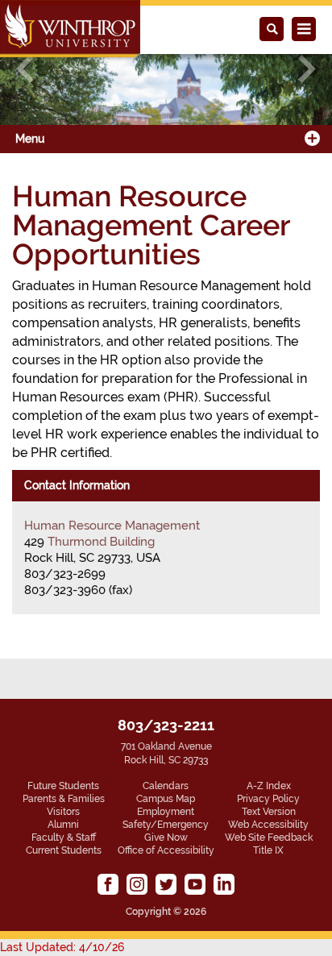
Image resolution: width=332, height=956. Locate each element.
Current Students (64, 850)
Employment (165, 811)
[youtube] (195, 884)
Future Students (63, 786)
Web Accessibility (268, 824)
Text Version (269, 811)
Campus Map (165, 798)
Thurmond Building (101, 541)
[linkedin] (224, 884)
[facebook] (108, 884)
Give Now (166, 837)
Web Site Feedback (269, 837)
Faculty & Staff (63, 837)
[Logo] (70, 28)
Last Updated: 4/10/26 (62, 947)
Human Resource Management (112, 525)
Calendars (166, 786)
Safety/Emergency (165, 824)
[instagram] (137, 884)
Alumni (63, 824)
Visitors (63, 811)
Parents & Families (64, 798)
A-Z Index (269, 786)
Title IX (268, 850)
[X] (166, 884)
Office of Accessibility (166, 850)
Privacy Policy (268, 798)
